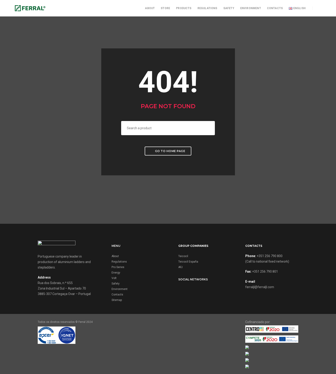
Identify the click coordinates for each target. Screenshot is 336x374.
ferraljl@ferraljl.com (259, 287)
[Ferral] (30, 8)
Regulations (207, 8)
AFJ (180, 267)
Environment (250, 8)
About (150, 8)
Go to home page (169, 151)
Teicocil (183, 256)
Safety (228, 8)
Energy (116, 272)
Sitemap (117, 300)
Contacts (275, 8)
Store (165, 8)
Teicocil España (188, 261)
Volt (114, 278)
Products (183, 8)
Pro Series (118, 267)
